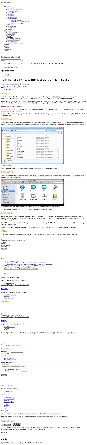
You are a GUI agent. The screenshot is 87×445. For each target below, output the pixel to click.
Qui (5, 403)
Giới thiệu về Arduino (13, 11)
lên (1, 239)
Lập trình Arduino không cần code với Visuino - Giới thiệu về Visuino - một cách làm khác (28, 264)
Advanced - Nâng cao (17, 23)
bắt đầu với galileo (6, 245)
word (41, 333)
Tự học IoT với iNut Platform (15, 43)
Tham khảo (7, 6)
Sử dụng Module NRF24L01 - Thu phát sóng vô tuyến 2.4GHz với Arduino (24, 266)
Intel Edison (10, 15)
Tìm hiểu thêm (63, 416)
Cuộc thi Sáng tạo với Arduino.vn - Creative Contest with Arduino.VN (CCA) (25, 262)
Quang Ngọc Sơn (9, 391)
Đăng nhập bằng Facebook (8, 362)
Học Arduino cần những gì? (15, 9)
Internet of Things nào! (13, 40)
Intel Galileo (10, 14)
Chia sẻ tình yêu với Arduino (52, 413)
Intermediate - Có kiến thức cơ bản (20, 21)
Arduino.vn (4, 413)
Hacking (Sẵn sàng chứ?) (14, 38)
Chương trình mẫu (12, 18)
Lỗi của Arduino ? (12, 26)
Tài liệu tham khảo (12, 17)
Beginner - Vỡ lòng (16, 20)
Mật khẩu (4, 355)
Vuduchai (6, 400)
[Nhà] (1, 53)
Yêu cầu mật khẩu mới (10, 359)
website (41, 429)
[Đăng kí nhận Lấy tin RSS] (8, 421)
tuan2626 (6, 405)
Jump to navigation (6, 2)
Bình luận (6, 296)
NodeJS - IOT (11, 35)
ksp (2, 87)
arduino (3, 243)
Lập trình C (10, 29)
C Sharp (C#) (11, 34)
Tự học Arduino (11, 8)
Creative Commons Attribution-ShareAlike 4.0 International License (58, 427)
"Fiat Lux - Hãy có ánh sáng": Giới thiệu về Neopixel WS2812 (21, 269)
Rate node (3, 237)
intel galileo (4, 246)
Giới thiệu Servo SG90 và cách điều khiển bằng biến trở (19, 267)
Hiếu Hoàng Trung (9, 402)
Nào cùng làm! (8, 31)
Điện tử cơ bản (11, 28)
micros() (4, 288)
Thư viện (9, 24)
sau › (5, 274)
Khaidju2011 (7, 406)
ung (5, 408)
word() (4, 320)
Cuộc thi (6, 47)
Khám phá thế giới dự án (14, 32)
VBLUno (10, 37)
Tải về (5, 46)
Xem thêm (10, 295)
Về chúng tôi (7, 49)
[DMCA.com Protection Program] (6, 425)
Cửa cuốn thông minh (6, 349)
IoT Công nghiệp (12, 41)
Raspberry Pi (10, 12)
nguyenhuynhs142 (9, 399)
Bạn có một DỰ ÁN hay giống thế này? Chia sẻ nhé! (15, 84)
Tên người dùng (5, 353)
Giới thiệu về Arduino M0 (11, 261)
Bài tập (6, 50)
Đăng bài (6, 44)
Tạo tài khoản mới (9, 358)
